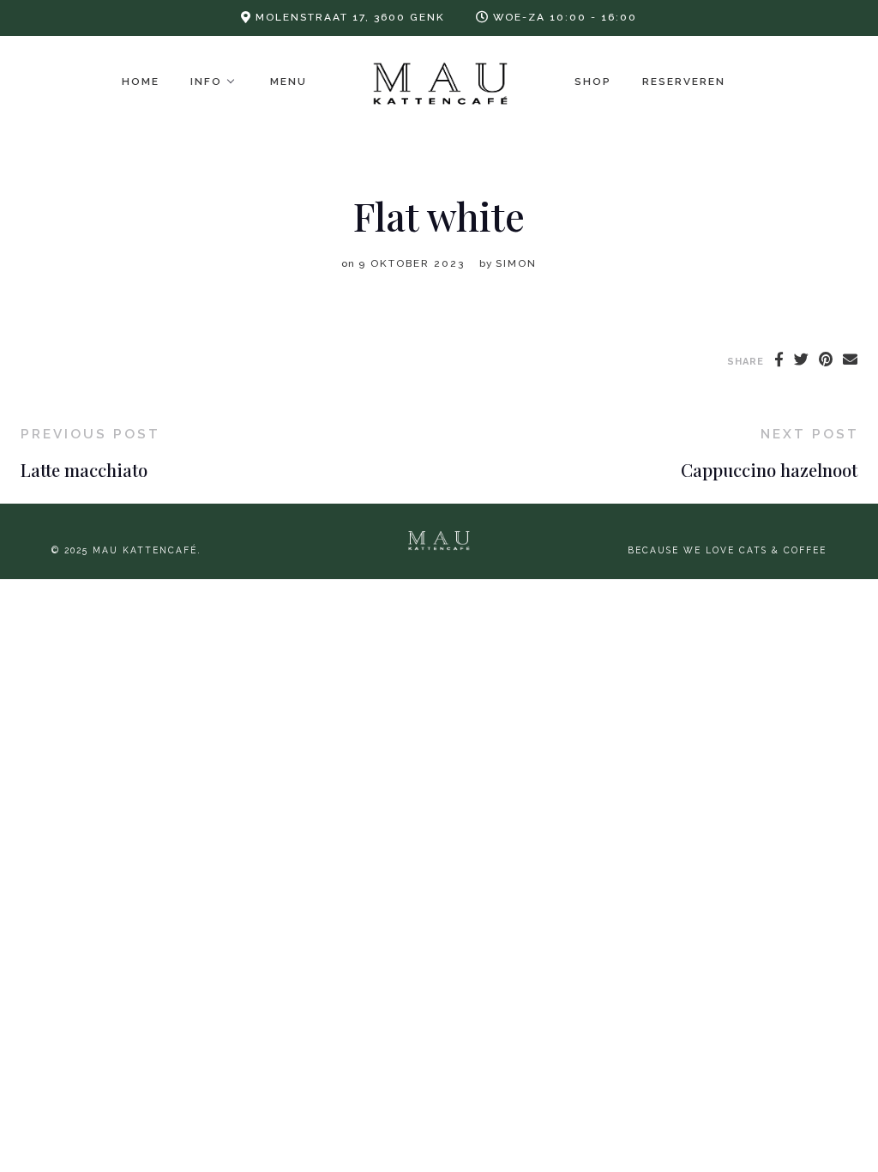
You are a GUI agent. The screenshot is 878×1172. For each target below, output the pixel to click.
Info (206, 82)
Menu (288, 82)
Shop (592, 82)
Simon (516, 263)
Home (140, 82)
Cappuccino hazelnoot (769, 469)
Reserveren (683, 82)
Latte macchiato (84, 469)
